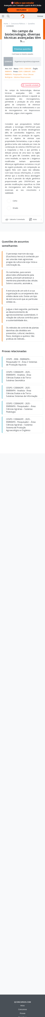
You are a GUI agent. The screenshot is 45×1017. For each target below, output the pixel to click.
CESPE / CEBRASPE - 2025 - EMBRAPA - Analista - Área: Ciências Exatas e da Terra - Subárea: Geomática (19, 376)
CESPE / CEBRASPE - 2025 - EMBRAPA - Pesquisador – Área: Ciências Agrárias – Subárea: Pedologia (21, 407)
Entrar (40, 16)
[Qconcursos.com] (22, 16)
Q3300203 (8, 61)
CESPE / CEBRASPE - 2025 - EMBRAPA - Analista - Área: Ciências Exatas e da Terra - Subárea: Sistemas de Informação (21, 391)
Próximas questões (22, 49)
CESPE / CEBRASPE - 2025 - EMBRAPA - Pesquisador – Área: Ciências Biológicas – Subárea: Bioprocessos (20, 74)
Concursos (22, 1009)
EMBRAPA (8, 71)
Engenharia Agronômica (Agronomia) (28, 62)
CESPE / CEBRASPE (25, 69)
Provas (22, 1013)
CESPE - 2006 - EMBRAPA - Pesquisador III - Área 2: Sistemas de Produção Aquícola (21, 362)
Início (22, 1005)
